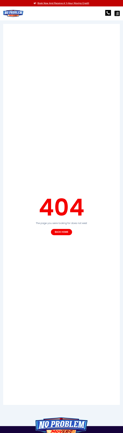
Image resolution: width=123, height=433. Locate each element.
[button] (117, 13)
